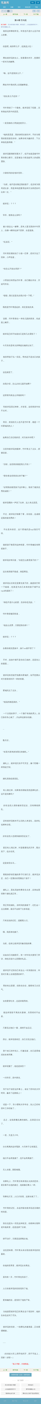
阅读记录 (27, 7)
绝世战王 (22, 24)
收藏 (12, 7)
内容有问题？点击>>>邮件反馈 (20, 1374)
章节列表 (15, 14)
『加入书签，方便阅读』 (20, 1364)
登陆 (32, 2)
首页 (5, 1401)
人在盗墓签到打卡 (32, 24)
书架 (36, 7)
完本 (19, 7)
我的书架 (14, 1401)
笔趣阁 (5, 2)
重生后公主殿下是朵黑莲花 (31, 1393)
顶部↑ (35, 1401)
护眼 (34, 11)
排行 (4, 7)
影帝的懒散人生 (5, 27)
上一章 (5, 14)
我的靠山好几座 (10, 1393)
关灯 (38, 11)
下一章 (26, 14)
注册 (38, 2)
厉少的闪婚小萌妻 (13, 24)
